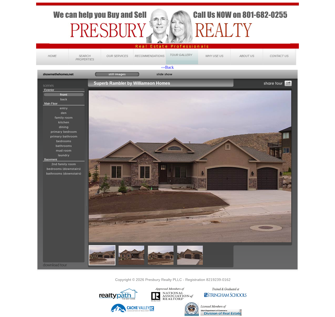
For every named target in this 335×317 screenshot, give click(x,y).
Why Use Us (214, 55)
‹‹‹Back (167, 67)
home (52, 55)
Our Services (117, 55)
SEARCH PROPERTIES (85, 57)
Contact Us (279, 55)
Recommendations (149, 55)
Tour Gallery (181, 54)
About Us (246, 55)
